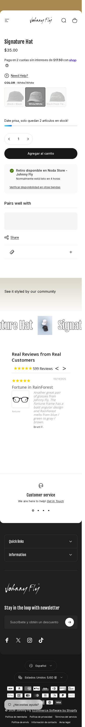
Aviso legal (64, 722)
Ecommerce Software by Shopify (54, 710)
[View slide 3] (43, 510)
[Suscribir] (69, 622)
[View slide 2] (38, 510)
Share (14, 237)
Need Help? (19, 75)
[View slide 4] (48, 510)
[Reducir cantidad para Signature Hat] (9, 139)
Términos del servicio (66, 716)
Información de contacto (44, 722)
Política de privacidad (41, 716)
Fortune (16, 411)
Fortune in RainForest (32, 387)
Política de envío (20, 722)
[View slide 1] (33, 510)
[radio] (14, 97)
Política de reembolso (16, 716)
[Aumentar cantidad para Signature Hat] (27, 139)
